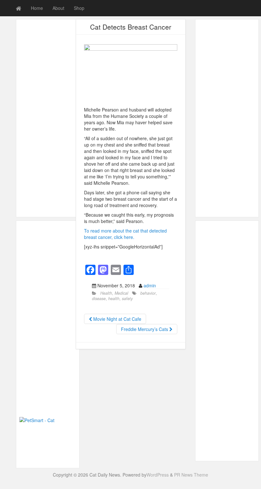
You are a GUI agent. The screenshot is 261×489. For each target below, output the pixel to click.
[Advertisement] (47, 118)
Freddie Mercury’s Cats (145, 329)
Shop (79, 8)
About (58, 8)
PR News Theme (191, 474)
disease (99, 298)
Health (106, 293)
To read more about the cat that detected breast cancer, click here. (125, 233)
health (113, 298)
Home (37, 8)
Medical (121, 293)
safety (127, 298)
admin (150, 285)
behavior (148, 293)
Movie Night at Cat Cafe (116, 319)
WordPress (157, 474)
